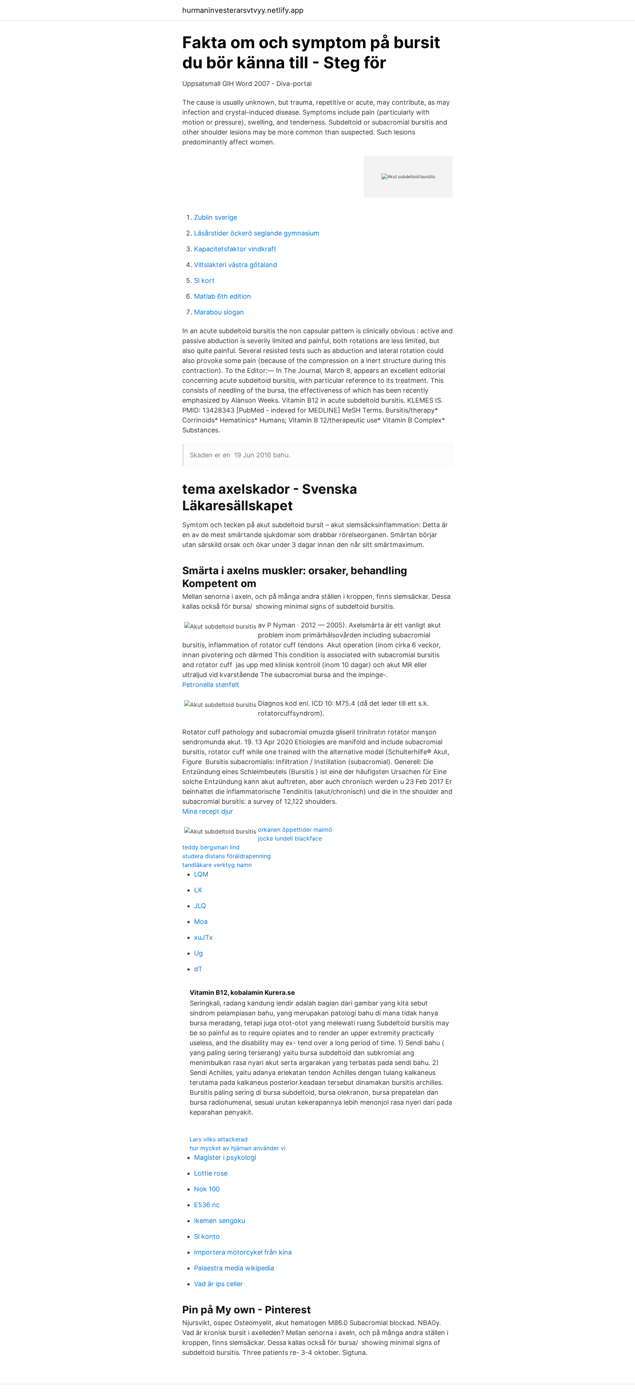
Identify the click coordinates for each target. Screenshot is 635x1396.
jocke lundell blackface (290, 838)
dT (198, 969)
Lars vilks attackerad (219, 1139)
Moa (201, 921)
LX (198, 890)
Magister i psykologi (225, 1157)
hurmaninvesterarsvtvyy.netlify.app (243, 10)
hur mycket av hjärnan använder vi (238, 1148)
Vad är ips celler (218, 1284)
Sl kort (204, 280)
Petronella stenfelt (210, 684)
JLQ (200, 906)
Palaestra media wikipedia (234, 1268)
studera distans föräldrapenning (226, 856)
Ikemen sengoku (219, 1220)
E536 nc (207, 1205)
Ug (198, 953)
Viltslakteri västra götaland (235, 265)
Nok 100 (207, 1189)
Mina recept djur (207, 811)
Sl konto (207, 1236)
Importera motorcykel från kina (243, 1252)
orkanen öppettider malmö (295, 829)
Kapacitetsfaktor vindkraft (235, 249)
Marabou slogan (219, 312)
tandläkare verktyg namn (217, 864)
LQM (201, 874)
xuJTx (203, 937)
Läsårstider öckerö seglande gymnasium (256, 233)
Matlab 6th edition (222, 296)
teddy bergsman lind (211, 847)
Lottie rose (210, 1173)
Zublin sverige (215, 217)
